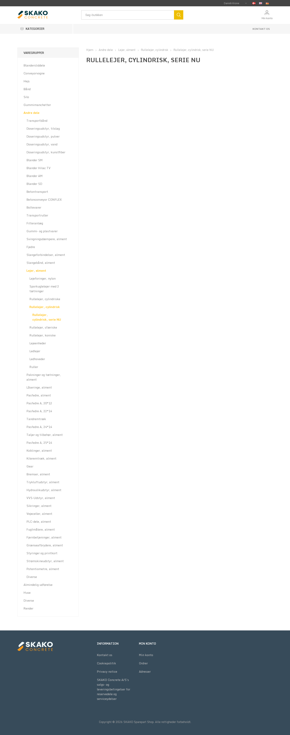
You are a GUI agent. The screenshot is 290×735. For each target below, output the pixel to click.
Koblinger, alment (39, 450)
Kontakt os (261, 29)
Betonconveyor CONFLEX (44, 199)
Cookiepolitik (106, 663)
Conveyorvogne (34, 73)
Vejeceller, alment (39, 513)
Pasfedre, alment (38, 395)
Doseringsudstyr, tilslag (43, 128)
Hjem (89, 50)
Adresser (145, 671)
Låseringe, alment (39, 387)
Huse (27, 592)
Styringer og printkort (41, 553)
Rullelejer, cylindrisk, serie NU (46, 317)
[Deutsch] (267, 3)
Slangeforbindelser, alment (45, 254)
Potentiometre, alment (42, 568)
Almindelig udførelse (37, 584)
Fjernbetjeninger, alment (44, 537)
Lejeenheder (37, 343)
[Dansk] (254, 3)
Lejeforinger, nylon (42, 278)
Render (28, 608)
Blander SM (34, 160)
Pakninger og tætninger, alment (43, 377)
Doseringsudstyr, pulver (43, 136)
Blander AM (34, 175)
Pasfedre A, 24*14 (39, 426)
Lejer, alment (36, 270)
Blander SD (34, 183)
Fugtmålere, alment (40, 529)
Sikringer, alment (38, 505)
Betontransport (37, 191)
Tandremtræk (36, 419)
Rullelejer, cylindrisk (44, 306)
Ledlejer (34, 351)
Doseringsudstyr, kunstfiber (45, 152)
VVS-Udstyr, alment (40, 497)
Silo (26, 97)
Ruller (33, 366)
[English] (260, 3)
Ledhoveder (37, 359)
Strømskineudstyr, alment (45, 561)
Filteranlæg (34, 223)
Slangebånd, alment (40, 262)
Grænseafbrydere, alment (44, 545)
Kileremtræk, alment (41, 458)
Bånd (27, 89)
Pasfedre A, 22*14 (39, 411)
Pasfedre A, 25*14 (39, 442)
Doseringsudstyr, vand (41, 144)
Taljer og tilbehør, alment (44, 434)
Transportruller (37, 215)
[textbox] (127, 15)
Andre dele (31, 112)
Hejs (26, 81)
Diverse (31, 576)
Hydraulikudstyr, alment (43, 490)
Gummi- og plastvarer (42, 231)
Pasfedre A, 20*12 (39, 403)
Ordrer (143, 663)
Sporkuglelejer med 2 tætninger (44, 288)
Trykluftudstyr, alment (42, 482)
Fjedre (30, 246)
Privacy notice (107, 671)
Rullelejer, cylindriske (44, 299)
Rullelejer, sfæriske (43, 327)
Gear (29, 466)
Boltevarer (33, 207)
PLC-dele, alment (38, 521)
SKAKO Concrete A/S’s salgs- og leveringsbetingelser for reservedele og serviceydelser (113, 689)
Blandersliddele (34, 65)
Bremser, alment (38, 474)
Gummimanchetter (37, 104)
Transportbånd (36, 120)
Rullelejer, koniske (42, 335)
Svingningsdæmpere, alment (46, 239)
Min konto (267, 18)
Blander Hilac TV (38, 168)
